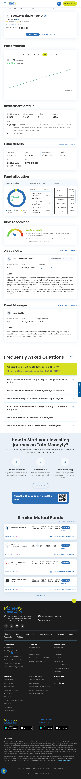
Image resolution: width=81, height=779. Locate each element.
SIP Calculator (8, 680)
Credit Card (58, 654)
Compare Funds (48, 34)
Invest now (32, 34)
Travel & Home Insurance (37, 661)
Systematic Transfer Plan (12, 663)
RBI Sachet (57, 672)
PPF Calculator (9, 697)
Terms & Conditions (24, 768)
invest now (65, 527)
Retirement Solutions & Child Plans (40, 658)
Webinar (20, 637)
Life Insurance (33, 651)
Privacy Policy (58, 768)
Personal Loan (58, 647)
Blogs (71, 634)
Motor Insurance (34, 647)
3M (29, 55)
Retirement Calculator (11, 690)
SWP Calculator (9, 707)
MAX (56, 55)
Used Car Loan (59, 658)
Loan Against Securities (61, 668)
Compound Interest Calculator (14, 700)
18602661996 (46, 620)
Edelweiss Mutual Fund (36, 680)
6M (34, 55)
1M (23, 55)
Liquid (17, 19)
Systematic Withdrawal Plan (13, 660)
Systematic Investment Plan (13, 656)
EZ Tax (56, 680)
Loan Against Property (61, 665)
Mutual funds (8, 647)
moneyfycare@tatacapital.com (52, 616)
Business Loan (58, 661)
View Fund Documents (66, 144)
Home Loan (57, 651)
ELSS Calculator (9, 711)
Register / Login (69, 3)
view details (70, 536)
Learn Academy (46, 634)
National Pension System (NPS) (14, 667)
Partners (60, 634)
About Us (7, 634)
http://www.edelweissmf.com (50, 268)
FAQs (18, 634)
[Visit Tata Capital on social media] (6, 626)
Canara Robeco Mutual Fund (38, 690)
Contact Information (57, 259)
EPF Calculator (9, 704)
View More (39, 595)
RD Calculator (8, 693)
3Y (45, 55)
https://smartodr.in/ (64, 760)
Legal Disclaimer (38, 768)
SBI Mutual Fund (34, 683)
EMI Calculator (9, 683)
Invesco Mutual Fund (36, 693)
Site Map (49, 768)
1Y (38, 55)
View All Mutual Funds (66, 251)
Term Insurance (9, 686)
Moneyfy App (59, 683)
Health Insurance (34, 654)
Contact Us (30, 634)
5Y (51, 55)
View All (72, 357)
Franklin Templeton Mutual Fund (39, 686)
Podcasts (8, 637)
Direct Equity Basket (10, 652)
